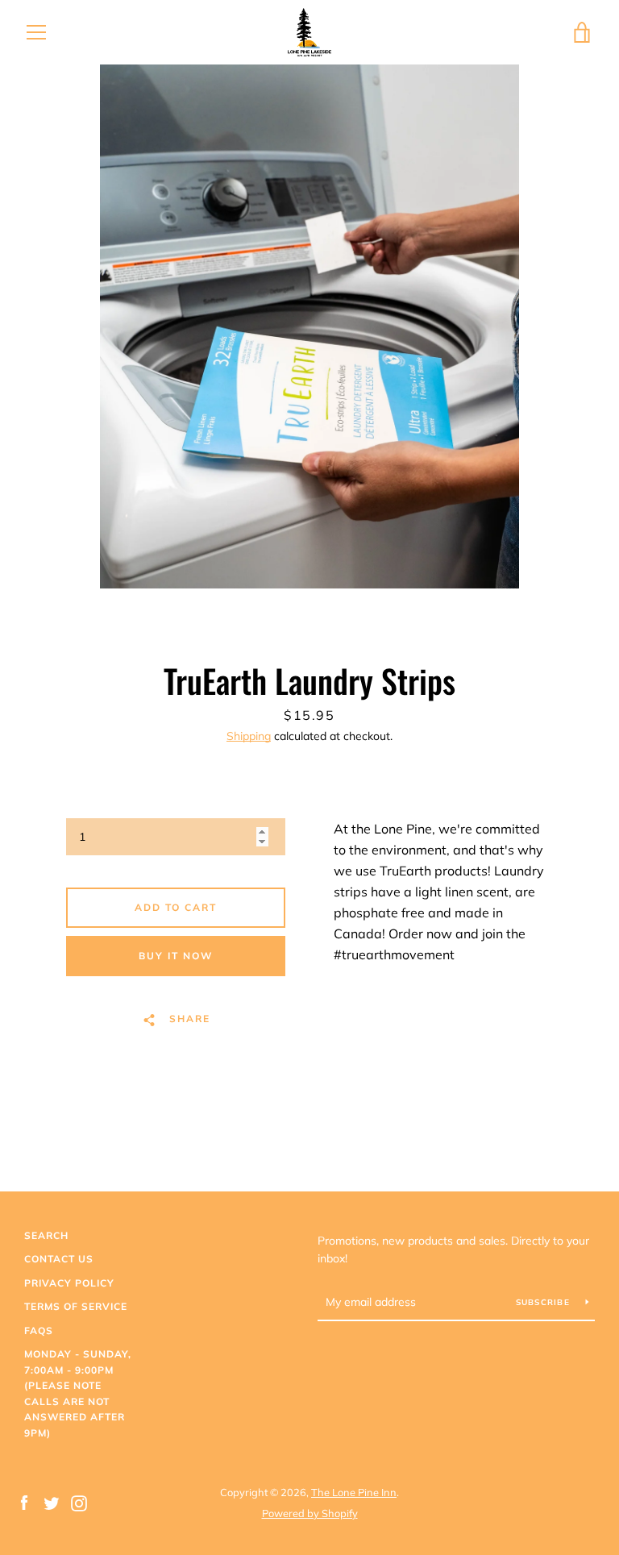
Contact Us (58, 1259)
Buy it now (176, 956)
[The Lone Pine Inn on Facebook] (24, 1502)
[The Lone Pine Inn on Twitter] (52, 1502)
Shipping (248, 736)
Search (46, 1235)
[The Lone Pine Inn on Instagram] (79, 1502)
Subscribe (545, 1302)
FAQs (38, 1330)
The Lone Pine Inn (354, 1492)
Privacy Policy (69, 1283)
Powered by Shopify (310, 1513)
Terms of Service (75, 1306)
